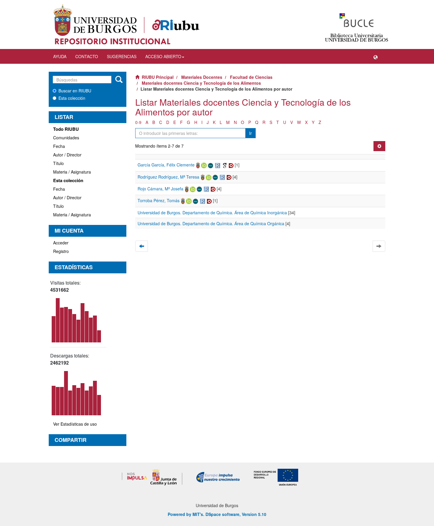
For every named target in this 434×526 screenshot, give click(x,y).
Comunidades (66, 138)
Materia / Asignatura (72, 172)
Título (58, 163)
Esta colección (71, 98)
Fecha (59, 146)
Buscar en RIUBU (74, 91)
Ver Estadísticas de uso (75, 424)
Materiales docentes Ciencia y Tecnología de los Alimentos (201, 83)
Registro (61, 251)
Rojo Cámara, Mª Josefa (160, 189)
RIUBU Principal (158, 77)
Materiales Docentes (201, 77)
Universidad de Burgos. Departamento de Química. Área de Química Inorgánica (212, 212)
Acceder (60, 243)
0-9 (138, 122)
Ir (250, 133)
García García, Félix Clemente (166, 165)
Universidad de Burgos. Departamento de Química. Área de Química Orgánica (211, 223)
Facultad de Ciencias (251, 77)
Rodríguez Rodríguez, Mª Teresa (168, 177)
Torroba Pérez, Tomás (159, 200)
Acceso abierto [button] (163, 56)
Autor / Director (67, 155)
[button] (375, 56)
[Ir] (118, 80)
